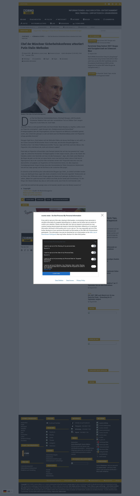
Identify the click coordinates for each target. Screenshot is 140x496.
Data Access (70, 280)
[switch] (93, 246)
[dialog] (70, 248)
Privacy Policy (81, 280)
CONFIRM (56, 273)
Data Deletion (59, 280)
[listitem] (70, 242)
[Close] (103, 216)
